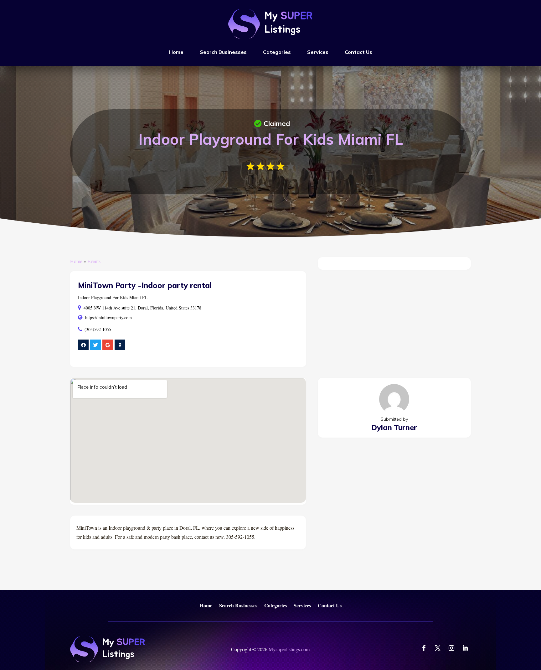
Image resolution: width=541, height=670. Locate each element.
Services (317, 52)
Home (176, 52)
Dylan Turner (394, 427)
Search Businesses (223, 52)
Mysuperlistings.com (289, 649)
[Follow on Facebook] (424, 648)
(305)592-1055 (98, 329)
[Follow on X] (437, 648)
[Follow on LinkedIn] (465, 648)
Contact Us (358, 52)
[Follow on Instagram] (451, 648)
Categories (277, 52)
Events (93, 261)
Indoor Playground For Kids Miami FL (112, 297)
